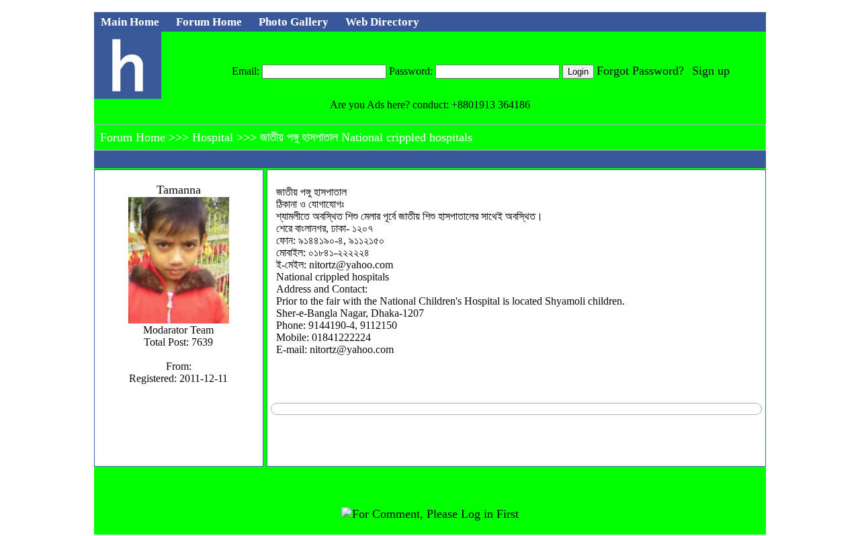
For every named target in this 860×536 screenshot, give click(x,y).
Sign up (711, 70)
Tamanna (179, 189)
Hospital (214, 137)
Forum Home (134, 137)
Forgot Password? (640, 70)
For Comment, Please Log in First (435, 514)
